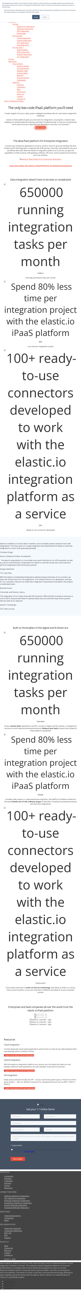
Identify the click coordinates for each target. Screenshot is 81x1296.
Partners (20, 85)
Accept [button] (36, 17)
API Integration (23, 43)
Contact (7, 1288)
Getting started (23, 66)
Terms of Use (9, 1286)
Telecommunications (12, 1216)
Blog (19, 89)
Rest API (20, 75)
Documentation (23, 68)
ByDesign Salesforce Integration (17, 1201)
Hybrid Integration (24, 40)
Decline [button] (45, 17)
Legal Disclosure (10, 1281)
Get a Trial (8, 101)
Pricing (11, 59)
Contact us (21, 99)
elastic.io (16, 82)
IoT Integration (23, 57)
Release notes (22, 71)
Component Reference (13, 1231)
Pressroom (21, 92)
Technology (9, 1218)
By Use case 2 (18, 47)
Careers (20, 96)
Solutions (8, 1178)
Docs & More (18, 64)
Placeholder (21, 33)
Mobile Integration (24, 54)
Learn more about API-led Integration (20, 1088)
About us (20, 94)
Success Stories (23, 78)
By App (15, 24)
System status (22, 73)
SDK (5, 1235)
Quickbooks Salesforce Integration (18, 1203)
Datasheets (21, 80)
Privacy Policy (9, 1283)
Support (7, 1238)
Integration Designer (12, 1228)
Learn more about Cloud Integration (19, 1055)
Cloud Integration (24, 38)
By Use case (17, 36)
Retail (6, 1220)
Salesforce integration (25, 26)
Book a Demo (18, 101)
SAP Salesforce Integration (14, 1198)
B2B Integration (23, 52)
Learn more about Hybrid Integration (20, 1071)
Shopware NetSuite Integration (16, 1208)
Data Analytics (22, 50)
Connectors (8, 1176)
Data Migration (23, 45)
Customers (21, 87)
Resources (12, 61)
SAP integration (23, 31)
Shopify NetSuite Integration (15, 1205)
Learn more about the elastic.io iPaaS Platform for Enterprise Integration (40, 166)
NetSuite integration (25, 29)
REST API (7, 1233)
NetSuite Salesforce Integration (16, 1196)
